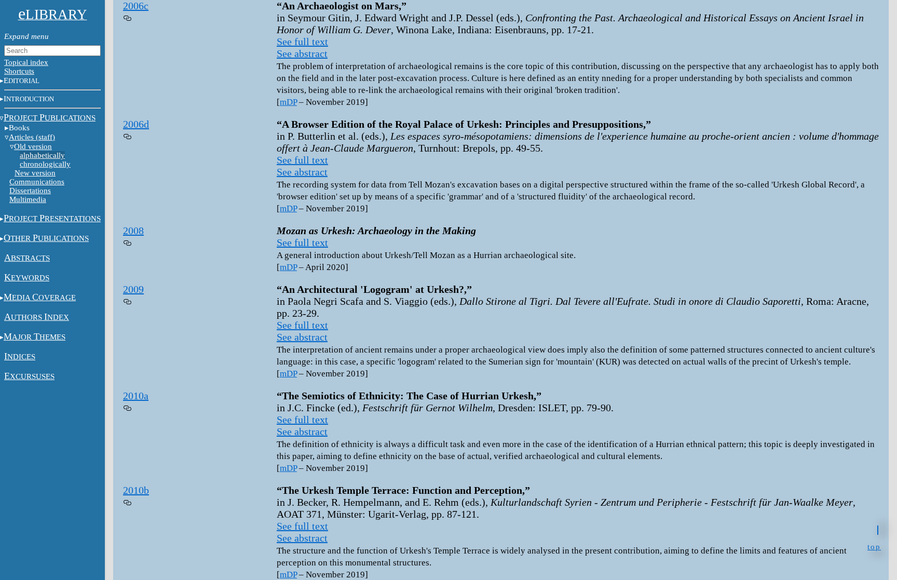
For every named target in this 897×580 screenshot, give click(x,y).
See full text (302, 41)
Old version (33, 146)
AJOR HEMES (34, 337)
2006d (136, 124)
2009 (133, 289)
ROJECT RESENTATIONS (52, 218)
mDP (288, 102)
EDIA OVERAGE (40, 297)
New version (35, 173)
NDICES (19, 357)
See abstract (302, 53)
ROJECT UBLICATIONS (50, 118)
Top (874, 546)
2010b (136, 490)
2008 (133, 230)
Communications (36, 182)
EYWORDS (26, 278)
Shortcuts (19, 71)
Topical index (26, 62)
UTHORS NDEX (36, 317)
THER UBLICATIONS (46, 238)
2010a (135, 395)
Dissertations (30, 190)
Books (19, 128)
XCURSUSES (29, 376)
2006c (135, 5)
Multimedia (27, 199)
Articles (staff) (32, 137)
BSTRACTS (27, 258)
